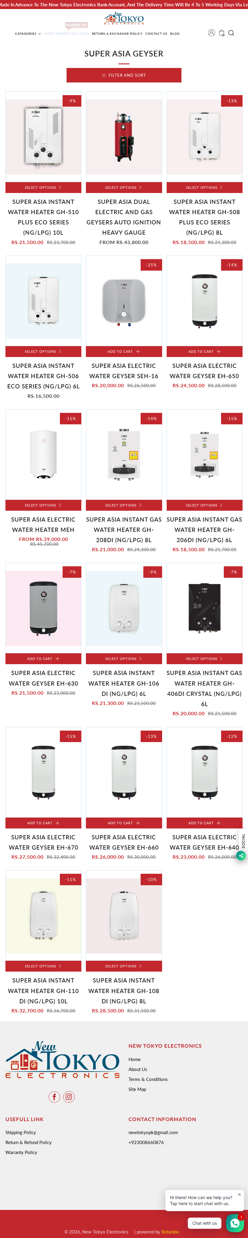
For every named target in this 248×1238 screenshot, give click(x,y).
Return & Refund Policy (28, 1142)
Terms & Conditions (148, 1079)
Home (135, 1059)
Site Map (137, 1089)
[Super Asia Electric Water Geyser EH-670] (43, 772)
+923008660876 (146, 1142)
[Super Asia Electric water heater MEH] (43, 454)
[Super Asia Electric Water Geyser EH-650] (205, 301)
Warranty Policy (21, 1152)
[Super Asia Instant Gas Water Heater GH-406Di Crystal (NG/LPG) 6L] (205, 608)
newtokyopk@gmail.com (153, 1132)
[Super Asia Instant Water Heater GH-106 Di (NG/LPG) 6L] (124, 608)
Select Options (40, 187)
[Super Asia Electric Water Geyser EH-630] (43, 608)
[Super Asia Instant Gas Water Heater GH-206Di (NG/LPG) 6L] (205, 454)
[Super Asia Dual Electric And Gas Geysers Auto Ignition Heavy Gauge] (124, 137)
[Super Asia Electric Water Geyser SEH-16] (124, 301)
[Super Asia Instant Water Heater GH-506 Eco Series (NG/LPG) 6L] (43, 301)
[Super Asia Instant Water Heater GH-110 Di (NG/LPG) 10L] (43, 915)
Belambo (170, 1231)
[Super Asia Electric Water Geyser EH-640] (205, 772)
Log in (213, 35)
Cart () (221, 35)
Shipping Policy (20, 1132)
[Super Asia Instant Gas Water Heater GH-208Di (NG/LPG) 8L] (124, 454)
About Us (138, 1069)
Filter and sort (127, 75)
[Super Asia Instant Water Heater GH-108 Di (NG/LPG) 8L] (124, 915)
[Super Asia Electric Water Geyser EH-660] (124, 772)
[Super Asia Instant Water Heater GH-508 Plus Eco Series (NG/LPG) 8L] (205, 137)
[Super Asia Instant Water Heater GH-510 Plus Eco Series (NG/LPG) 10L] (43, 137)
